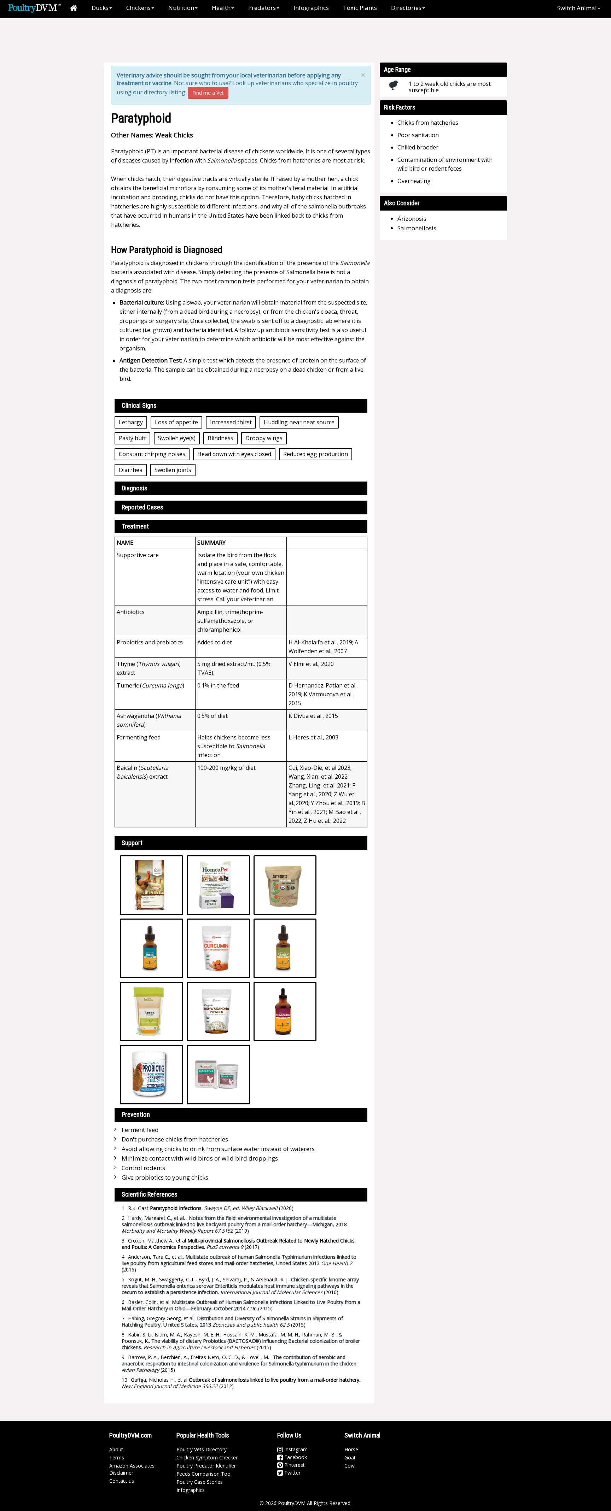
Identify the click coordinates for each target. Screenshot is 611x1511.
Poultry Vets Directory (201, 1449)
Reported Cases (142, 507)
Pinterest (294, 1465)
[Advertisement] (227, 41)
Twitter (292, 1472)
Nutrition (181, 8)
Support (132, 843)
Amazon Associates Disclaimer (132, 1469)
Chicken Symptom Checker (207, 1457)
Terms (116, 1457)
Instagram (295, 1449)
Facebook (295, 1457)
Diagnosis (134, 488)
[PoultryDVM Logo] (34, 7)
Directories (406, 8)
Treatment (135, 526)
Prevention (136, 1114)
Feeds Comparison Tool (204, 1473)
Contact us (121, 1480)
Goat (350, 1457)
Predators (262, 8)
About (116, 1449)
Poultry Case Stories (199, 1481)
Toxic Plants (360, 8)
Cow (349, 1465)
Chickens (138, 8)
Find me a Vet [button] (208, 92)
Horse (351, 1449)
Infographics (311, 8)
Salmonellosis (416, 228)
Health (221, 8)
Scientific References (150, 1194)
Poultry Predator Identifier (206, 1465)
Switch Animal (577, 8)
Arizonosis (411, 218)
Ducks (100, 8)
